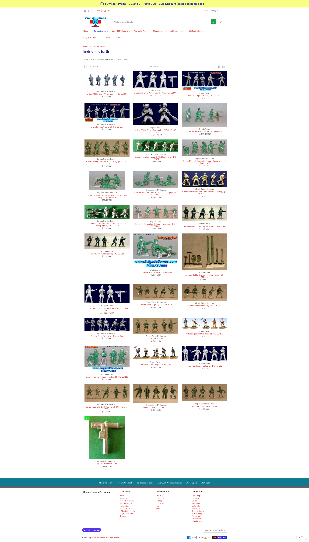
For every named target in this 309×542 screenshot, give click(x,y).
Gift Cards (195, 498)
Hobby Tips (160, 503)
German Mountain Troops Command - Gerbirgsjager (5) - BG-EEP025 (204, 162)
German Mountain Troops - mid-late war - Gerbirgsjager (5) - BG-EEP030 (204, 192)
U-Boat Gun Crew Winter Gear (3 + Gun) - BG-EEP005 (156, 93)
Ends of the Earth (98, 46)
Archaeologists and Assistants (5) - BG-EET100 (204, 334)
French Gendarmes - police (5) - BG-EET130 (204, 366)
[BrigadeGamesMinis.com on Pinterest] (102, 11)
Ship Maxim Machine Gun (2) (107, 464)
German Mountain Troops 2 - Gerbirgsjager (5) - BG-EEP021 (155, 158)
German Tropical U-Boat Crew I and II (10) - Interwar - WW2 (107, 408)
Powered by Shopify (112, 538)
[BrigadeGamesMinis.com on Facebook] (88, 11)
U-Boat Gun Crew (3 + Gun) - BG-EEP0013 (204, 131)
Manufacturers (159, 31)
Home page (196, 496)
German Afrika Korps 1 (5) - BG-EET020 (156, 305)
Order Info (160, 498)
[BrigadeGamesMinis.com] (95, 22)
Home (85, 31)
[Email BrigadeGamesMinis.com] (85, 11)
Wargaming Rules (140, 31)
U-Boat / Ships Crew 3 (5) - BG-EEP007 (107, 127)
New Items (196, 503)
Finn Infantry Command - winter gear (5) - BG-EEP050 (204, 226)
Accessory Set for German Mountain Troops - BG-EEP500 (204, 276)
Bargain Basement (90, 37)
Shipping (159, 501)
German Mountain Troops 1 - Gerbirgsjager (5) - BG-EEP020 (107, 162)
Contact (119, 37)
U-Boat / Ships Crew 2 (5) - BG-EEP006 (204, 96)
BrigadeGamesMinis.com (96, 538)
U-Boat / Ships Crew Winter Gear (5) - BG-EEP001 (107, 94)
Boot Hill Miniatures (120, 31)
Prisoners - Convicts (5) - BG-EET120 (156, 365)
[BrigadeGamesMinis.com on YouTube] (109, 11)
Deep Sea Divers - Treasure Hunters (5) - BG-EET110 (107, 377)
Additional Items (176, 31)
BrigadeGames (100, 31)
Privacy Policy (197, 513)
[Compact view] (223, 66)
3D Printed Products (197, 31)
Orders (158, 496)
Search (194, 501)
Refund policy (197, 516)
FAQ (157, 506)
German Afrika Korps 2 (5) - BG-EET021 (204, 306)
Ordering (107, 37)
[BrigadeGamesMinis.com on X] (105, 11)
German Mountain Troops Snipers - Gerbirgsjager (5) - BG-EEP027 (155, 193)
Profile (158, 508)
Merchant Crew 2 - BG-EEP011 (204, 406)
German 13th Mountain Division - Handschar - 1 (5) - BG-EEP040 (156, 225)
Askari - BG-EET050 (155, 338)
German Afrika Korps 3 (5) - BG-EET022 (107, 336)
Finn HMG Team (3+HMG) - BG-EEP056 (156, 272)
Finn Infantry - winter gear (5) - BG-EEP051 (107, 254)
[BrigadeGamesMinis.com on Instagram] (92, 11)
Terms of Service (198, 511)
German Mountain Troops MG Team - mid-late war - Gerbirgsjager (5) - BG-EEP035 (107, 224)
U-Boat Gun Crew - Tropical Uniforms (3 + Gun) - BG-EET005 (107, 309)
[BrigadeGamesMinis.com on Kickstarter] (95, 11)
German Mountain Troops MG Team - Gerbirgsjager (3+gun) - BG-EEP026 (107, 196)
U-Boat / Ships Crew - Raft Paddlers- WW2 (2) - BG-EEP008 (156, 131)
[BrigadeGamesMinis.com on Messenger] (98, 11)
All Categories (197, 519)
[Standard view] (218, 66)
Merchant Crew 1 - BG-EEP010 (155, 407)
